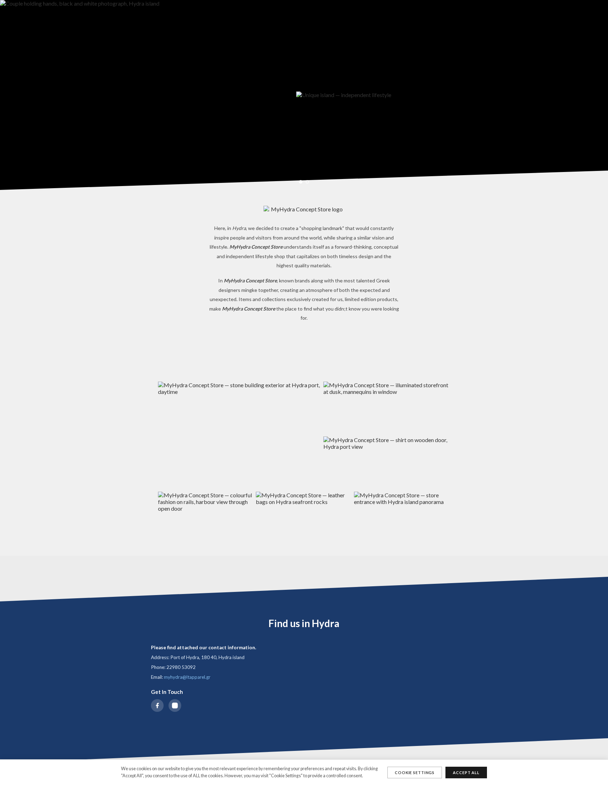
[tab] (301, 182)
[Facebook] (157, 705)
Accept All (466, 772)
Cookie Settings (415, 772)
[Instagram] (175, 705)
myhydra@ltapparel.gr (187, 677)
